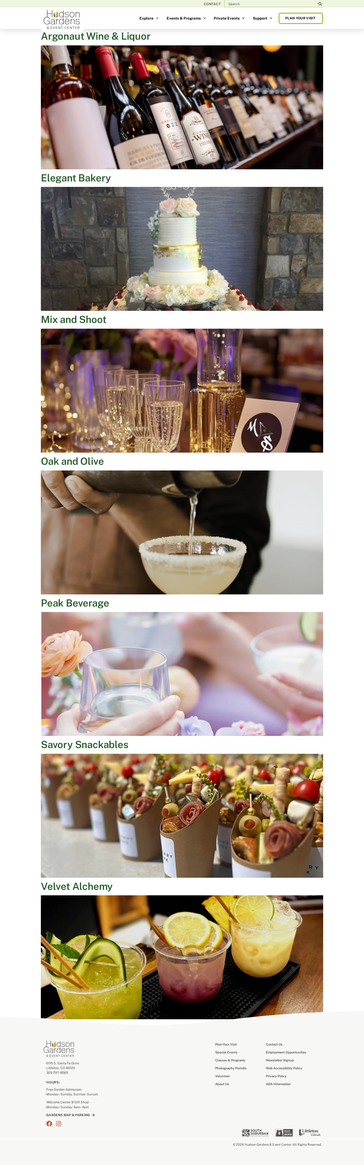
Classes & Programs (230, 1060)
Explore (146, 18)
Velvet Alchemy (77, 886)
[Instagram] (59, 1124)
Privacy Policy (276, 1076)
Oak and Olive (72, 461)
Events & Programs (184, 18)
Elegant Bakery (76, 178)
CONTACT (212, 4)
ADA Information (278, 1084)
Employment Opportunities (286, 1052)
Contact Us (274, 1044)
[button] (300, 18)
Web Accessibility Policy (284, 1068)
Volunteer (222, 1076)
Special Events (226, 1052)
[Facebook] (49, 1124)
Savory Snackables (85, 744)
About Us (222, 1084)
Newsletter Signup (280, 1060)
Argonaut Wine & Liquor (96, 36)
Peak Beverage (75, 603)
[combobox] (272, 4)
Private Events (227, 18)
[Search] (320, 4)
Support (260, 18)
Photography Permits (231, 1068)
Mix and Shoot (73, 319)
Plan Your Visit (226, 1044)
